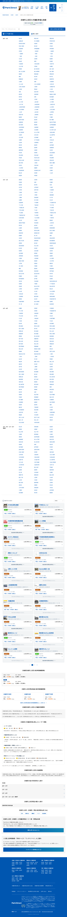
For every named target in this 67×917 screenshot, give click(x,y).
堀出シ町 (21, 420)
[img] (19, 29)
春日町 (20, 99)
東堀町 (35, 387)
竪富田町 (36, 271)
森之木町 (36, 467)
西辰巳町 (52, 338)
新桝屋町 (36, 240)
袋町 (51, 404)
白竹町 (51, 225)
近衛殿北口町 (37, 170)
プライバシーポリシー (21, 891)
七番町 (20, 197)
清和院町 (21, 255)
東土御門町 (21, 384)
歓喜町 (35, 119)
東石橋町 (36, 371)
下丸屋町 (21, 212)
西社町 (51, 348)
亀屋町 (20, 117)
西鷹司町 (36, 338)
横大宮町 (21, 482)
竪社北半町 (21, 273)
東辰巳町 (21, 381)
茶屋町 (20, 283)
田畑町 (20, 276)
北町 (51, 137)
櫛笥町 (20, 147)
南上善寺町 (36, 441)
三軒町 (20, 189)
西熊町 (20, 336)
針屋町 (35, 369)
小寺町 (51, 165)
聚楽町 (51, 220)
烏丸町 (35, 117)
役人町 (20, 472)
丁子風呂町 (52, 283)
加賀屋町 (36, 94)
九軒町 (20, 142)
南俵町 (20, 444)
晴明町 (35, 253)
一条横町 (21, 53)
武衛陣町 (21, 402)
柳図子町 (21, 474)
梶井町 (20, 96)
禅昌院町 (36, 255)
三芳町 (51, 449)
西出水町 (21, 341)
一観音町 (36, 51)
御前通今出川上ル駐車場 (46, 633)
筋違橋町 (52, 248)
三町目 (35, 192)
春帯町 (51, 369)
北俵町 (20, 134)
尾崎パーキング (12, 553)
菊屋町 (35, 124)
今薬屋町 (21, 63)
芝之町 (51, 200)
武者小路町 (21, 452)
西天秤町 (36, 341)
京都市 (16, 14)
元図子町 (21, 459)
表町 (20, 91)
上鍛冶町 (36, 101)
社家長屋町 (21, 217)
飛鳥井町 (52, 38)
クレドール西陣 (12, 649)
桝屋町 (20, 429)
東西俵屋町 (52, 296)
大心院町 (52, 258)
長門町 (35, 315)
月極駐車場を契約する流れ (27, 885)
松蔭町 (35, 429)
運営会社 (50, 891)
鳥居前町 (52, 304)
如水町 (20, 359)
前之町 (20, 426)
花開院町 (52, 147)
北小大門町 (36, 132)
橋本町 (20, 364)
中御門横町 (52, 318)
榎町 (20, 76)
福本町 (35, 404)
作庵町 (51, 182)
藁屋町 (51, 492)
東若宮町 (52, 389)
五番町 (51, 170)
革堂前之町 (36, 160)
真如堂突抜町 (37, 238)
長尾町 (35, 310)
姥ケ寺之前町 (22, 71)
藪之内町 (52, 474)
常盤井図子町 (53, 299)
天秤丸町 (52, 293)
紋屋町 (20, 469)
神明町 (20, 243)
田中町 (51, 273)
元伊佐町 (21, 454)
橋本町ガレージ (12, 633)
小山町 (51, 173)
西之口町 (36, 343)
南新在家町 (52, 441)
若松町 (35, 490)
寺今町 (35, 291)
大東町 (35, 86)
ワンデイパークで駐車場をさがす (33, 849)
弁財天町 (21, 412)
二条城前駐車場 (12, 585)
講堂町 (51, 155)
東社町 (20, 389)
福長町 (20, 404)
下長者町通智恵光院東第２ (47, 537)
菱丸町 (51, 392)
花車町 (51, 366)
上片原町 (52, 101)
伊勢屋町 (52, 48)
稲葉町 (51, 58)
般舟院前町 (21, 371)
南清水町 (21, 441)
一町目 (51, 56)
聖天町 (20, 225)
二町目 (20, 356)
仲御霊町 (36, 313)
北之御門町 (52, 134)
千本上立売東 (12, 617)
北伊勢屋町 (21, 127)
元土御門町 (52, 459)
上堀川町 (36, 112)
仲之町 (51, 315)
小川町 (51, 89)
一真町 (35, 56)
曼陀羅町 (36, 434)
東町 (51, 387)
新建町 (20, 235)
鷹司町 (51, 263)
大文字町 (52, 260)
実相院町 (36, 197)
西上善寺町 (36, 336)
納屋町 (35, 323)
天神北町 (21, 293)
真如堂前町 (52, 238)
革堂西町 (52, 157)
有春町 (35, 43)
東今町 (35, 374)
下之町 (35, 210)
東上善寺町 (52, 376)
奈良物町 (52, 323)
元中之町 (21, 462)
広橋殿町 (52, 399)
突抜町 (20, 286)
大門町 (20, 263)
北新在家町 (52, 132)
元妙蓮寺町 (36, 464)
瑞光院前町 (21, 245)
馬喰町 (51, 359)
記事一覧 (46, 7)
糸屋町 (35, 58)
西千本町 (21, 338)
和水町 (35, 492)
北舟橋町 (36, 137)
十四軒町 (52, 217)
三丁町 (51, 192)
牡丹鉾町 (52, 414)
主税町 (35, 220)
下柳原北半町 (53, 212)
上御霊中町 (52, 104)
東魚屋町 (52, 374)
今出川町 (21, 66)
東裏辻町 (21, 376)
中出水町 (21, 315)
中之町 (20, 318)
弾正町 (20, 281)
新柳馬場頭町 (53, 243)
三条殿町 (52, 189)
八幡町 (35, 366)
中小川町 (21, 310)
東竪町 (35, 381)
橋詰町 (20, 361)
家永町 (35, 46)
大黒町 (20, 258)
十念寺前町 (36, 217)
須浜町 (51, 250)
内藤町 (20, 308)
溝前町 (20, 436)
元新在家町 (36, 457)
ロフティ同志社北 (13, 537)
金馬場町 (52, 145)
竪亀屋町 (52, 268)
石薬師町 (21, 48)
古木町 (51, 407)
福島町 (35, 402)
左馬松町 (36, 187)
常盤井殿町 (21, 301)
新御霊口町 (36, 233)
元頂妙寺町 (36, 459)
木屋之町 (52, 140)
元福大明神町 (53, 462)
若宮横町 (21, 492)
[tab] (15, 34)
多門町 (35, 278)
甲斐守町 (52, 91)
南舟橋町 (21, 447)
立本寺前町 (21, 487)
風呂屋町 (36, 409)
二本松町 (52, 356)
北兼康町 (21, 129)
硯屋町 (20, 250)
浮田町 (35, 66)
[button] (33, 786)
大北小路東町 (37, 84)
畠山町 (51, 364)
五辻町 (20, 58)
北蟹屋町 (52, 127)
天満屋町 (21, 296)
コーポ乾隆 (42, 521)
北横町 (20, 140)
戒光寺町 (36, 91)
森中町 (20, 467)
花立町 (20, 369)
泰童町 (35, 260)
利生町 (51, 485)
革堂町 (20, 157)
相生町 (20, 38)
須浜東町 (21, 253)
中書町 (35, 283)
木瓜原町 (36, 414)
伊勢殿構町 (36, 48)
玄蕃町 (35, 150)
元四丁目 (52, 464)
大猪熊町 (52, 81)
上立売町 (52, 107)
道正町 (35, 299)
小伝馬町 (21, 167)
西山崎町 (36, 351)
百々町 (20, 304)
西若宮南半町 (37, 354)
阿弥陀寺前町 (22, 43)
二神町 (51, 354)
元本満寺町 (21, 464)
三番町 (35, 195)
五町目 (20, 165)
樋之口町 (52, 397)
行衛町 (35, 480)
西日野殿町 (21, 346)
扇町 (35, 81)
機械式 (33, 813)
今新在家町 (36, 63)
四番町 (35, 485)
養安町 (51, 480)
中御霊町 (21, 313)
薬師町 (35, 469)
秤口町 (35, 359)
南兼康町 (21, 439)
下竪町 (35, 207)
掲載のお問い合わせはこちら (33, 830)
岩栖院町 (21, 122)
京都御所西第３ (43, 601)
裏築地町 (36, 74)
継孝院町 (21, 150)
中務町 (51, 313)
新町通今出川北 (43, 617)
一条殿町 (52, 51)
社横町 (51, 472)
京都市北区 (27, 694)
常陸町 (20, 397)
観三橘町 (52, 119)
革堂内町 (36, 155)
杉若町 (35, 248)
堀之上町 (36, 420)
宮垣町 (51, 447)
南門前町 (36, 447)
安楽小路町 (21, 46)
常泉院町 (36, 222)
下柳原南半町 (22, 215)
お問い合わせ (42, 7)
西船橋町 (36, 346)
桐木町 (20, 145)
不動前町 (36, 407)
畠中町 (20, 366)
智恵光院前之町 (53, 281)
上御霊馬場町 (22, 107)
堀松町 (51, 420)
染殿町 (51, 255)
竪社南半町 (36, 273)
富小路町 (36, 304)
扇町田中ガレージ (44, 649)
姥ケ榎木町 (36, 68)
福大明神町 (52, 402)
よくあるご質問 (37, 7)
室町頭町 (52, 452)
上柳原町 (36, 114)
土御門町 (36, 288)
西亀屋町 (21, 333)
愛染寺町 (36, 38)
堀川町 (51, 417)
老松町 (35, 79)
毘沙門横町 (52, 394)
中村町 (35, 321)
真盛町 (51, 233)
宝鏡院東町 (52, 412)
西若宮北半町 (22, 354)
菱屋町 (20, 394)
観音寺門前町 (53, 122)
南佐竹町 (52, 439)
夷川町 (35, 76)
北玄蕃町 (36, 129)
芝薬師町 (21, 202)
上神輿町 (52, 112)
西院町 (20, 179)
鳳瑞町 (20, 414)
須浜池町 (36, 250)
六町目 (51, 487)
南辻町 (51, 444)
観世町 (35, 122)
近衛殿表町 (21, 170)
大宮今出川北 (43, 553)
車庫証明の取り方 (49, 885)
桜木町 (35, 184)
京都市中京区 (7, 694)
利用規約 (13, 891)
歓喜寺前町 (21, 119)
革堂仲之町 (36, 157)
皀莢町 (35, 179)
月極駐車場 (11, 601)
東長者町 (52, 381)
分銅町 (51, 409)
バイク (38, 813)
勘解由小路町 (53, 94)
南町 (35, 444)
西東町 (51, 179)
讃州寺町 (36, 189)
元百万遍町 (36, 462)
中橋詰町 (36, 318)
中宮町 (20, 321)
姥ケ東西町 (36, 71)
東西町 (20, 299)
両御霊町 (36, 487)
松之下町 (36, 431)
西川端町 (36, 333)
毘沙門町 (36, 394)
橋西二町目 (36, 361)
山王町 (20, 195)
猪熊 (35, 61)
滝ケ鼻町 (21, 266)
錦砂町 (35, 145)
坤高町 (35, 175)
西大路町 (36, 331)
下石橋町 (36, 202)
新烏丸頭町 (36, 230)
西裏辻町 (21, 331)
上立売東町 (21, 109)
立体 (22, 813)
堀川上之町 (21, 417)
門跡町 (51, 467)
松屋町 (51, 431)
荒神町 (35, 152)
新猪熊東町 (52, 228)
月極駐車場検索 (5, 14)
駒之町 (20, 173)
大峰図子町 (52, 86)
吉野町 (51, 482)
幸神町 (20, 182)
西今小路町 (21, 328)
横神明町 (36, 482)
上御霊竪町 (36, 104)
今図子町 (52, 63)
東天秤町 (36, 384)
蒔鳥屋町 (36, 426)
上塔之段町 (52, 109)
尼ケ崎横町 (36, 41)
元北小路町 (52, 454)
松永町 (51, 429)
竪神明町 (21, 271)
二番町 (35, 356)
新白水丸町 (21, 240)
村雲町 (35, 452)
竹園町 (35, 266)
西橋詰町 (52, 343)
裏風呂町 (52, 74)
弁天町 (35, 412)
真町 (51, 235)
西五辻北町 (36, 326)
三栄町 (51, 187)
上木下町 (21, 104)
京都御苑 (36, 142)
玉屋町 (35, 276)
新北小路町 (52, 230)
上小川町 (21, 101)
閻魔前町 (21, 79)
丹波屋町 (36, 281)
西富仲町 (52, 341)
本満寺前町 (36, 422)
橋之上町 (52, 361)
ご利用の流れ (31, 7)
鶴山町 (51, 288)
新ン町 (35, 235)
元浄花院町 (21, 457)
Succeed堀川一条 (44, 569)
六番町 (20, 490)
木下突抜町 (36, 140)
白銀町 (20, 228)
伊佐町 (51, 46)
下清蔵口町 (21, 207)
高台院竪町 (52, 152)
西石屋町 (21, 326)
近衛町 (51, 167)
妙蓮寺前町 (36, 449)
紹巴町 (35, 225)
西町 (51, 346)
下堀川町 (52, 210)
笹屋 (51, 184)
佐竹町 (20, 187)
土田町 (20, 288)
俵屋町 (51, 278)
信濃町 (20, 200)
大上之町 (21, 84)
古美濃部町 (21, 409)
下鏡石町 (36, 205)
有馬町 (51, 43)
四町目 (20, 485)
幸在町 (20, 152)
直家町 (35, 308)
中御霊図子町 (53, 310)
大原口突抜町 (22, 86)
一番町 (35, 53)
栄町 (35, 182)
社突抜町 (36, 472)
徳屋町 (51, 301)
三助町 (20, 192)
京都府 (12, 14)
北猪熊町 (36, 127)
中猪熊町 (52, 308)
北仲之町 (36, 134)
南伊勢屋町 (36, 436)
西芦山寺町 (52, 351)
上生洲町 (52, 99)
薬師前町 (52, 469)
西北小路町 (52, 333)
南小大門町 (36, 439)
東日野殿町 (21, 387)
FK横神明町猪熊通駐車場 (15, 521)
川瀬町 (51, 117)
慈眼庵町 (52, 195)
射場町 (51, 61)
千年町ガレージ (43, 505)
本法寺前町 (21, 422)
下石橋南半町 (53, 202)
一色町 (20, 56)
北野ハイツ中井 (12, 569)
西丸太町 (21, 348)
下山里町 (36, 215)
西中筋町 (21, 343)
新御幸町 (21, 233)
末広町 (51, 245)
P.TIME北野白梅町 (13, 505)
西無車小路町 (37, 348)
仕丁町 (51, 197)
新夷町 (20, 230)
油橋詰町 (21, 41)
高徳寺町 (52, 160)
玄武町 (51, 150)
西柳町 (20, 351)
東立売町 (52, 379)
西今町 (35, 328)
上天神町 (36, 109)
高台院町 (21, 155)
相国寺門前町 (22, 222)
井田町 (20, 51)
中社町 (51, 321)
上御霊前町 (36, 107)
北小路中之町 (53, 129)
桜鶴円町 (52, 79)
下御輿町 (36, 212)
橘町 (20, 268)
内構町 (51, 66)
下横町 (51, 215)
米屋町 (35, 173)
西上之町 (52, 331)
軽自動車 (44, 813)
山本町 (20, 480)
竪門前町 (52, 271)
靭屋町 (20, 68)
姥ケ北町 (52, 68)
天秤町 (35, 293)
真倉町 (51, 426)
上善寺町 (52, 222)
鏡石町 (20, 94)
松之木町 (21, 431)
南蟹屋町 (52, 436)
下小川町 (21, 205)
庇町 (35, 392)
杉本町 (20, 248)
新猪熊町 (36, 228)
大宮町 (20, 89)
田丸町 (51, 276)
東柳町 (35, 389)
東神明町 (21, 379)
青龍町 (51, 253)
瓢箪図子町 (36, 399)
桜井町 (20, 184)
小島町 (35, 162)
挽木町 (20, 392)
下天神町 (52, 207)
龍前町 (35, 268)
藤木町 (20, 407)
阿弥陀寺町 (52, 41)
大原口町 (52, 84)
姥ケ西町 (52, 71)
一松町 (51, 53)
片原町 (35, 99)
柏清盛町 (52, 96)
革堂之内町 (21, 160)
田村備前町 (21, 278)
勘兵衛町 (21, 124)
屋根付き (27, 813)
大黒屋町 (36, 258)
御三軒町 (21, 162)
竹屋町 (51, 266)
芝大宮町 (36, 200)
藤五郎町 (36, 296)
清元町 (51, 142)
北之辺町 (21, 137)
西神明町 (52, 336)
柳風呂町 (36, 474)
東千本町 (36, 379)
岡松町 (35, 89)
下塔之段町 (21, 210)
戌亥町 (20, 61)
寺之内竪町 (52, 291)
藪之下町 (21, 477)
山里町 (35, 477)
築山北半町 (36, 286)
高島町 (35, 263)
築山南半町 (52, 286)
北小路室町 (21, 132)
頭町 (35, 96)
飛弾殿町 (36, 397)
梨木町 (20, 323)
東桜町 (35, 376)
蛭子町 (51, 76)
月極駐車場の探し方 (16, 885)
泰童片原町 (21, 260)
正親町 (20, 81)
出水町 (20, 291)
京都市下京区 (49, 694)
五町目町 (36, 165)
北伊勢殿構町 (53, 124)
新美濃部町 (52, 240)
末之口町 (36, 245)
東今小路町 (21, 374)
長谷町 (35, 364)
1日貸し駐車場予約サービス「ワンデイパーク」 (30, 911)
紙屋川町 (21, 114)
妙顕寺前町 (21, 449)
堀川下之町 (36, 417)
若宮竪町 (52, 490)
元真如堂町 (52, 457)
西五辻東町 (52, 326)
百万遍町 (21, 399)
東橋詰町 (52, 384)
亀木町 (51, 114)
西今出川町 (52, 328)
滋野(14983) (42, 585)
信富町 (20, 238)
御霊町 (20, 175)
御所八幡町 (52, 162)
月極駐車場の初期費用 (39, 885)
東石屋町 (52, 371)
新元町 (35, 243)
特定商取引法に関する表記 (33, 891)
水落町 (51, 434)
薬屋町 (35, 147)
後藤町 (35, 167)
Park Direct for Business (46, 911)
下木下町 (52, 205)
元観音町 (36, 454)
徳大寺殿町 (36, 301)
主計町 (20, 220)
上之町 (20, 112)
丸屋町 (20, 434)
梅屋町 (20, 74)
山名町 (51, 477)
